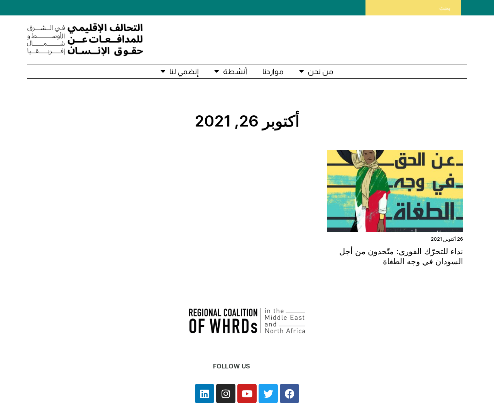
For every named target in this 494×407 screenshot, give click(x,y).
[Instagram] (225, 393)
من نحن (320, 71)
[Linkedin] (204, 393)
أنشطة (235, 71)
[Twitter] (268, 393)
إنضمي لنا (184, 71)
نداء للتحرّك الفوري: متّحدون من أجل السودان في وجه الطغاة (401, 256)
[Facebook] (289, 393)
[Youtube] (247, 393)
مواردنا (273, 71)
